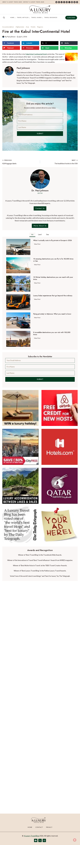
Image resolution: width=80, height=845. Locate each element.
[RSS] (77, 2)
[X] (40, 840)
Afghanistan (20, 27)
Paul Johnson (11, 37)
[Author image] (3, 37)
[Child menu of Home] (13, 17)
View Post (37, 244)
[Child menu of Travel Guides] (37, 17)
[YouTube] (74, 2)
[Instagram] (72, 2)
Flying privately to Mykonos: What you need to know (52, 314)
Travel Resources (50, 17)
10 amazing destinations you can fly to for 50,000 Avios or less (53, 260)
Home (30, 827)
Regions (40, 27)
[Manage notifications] (74, 840)
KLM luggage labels (9, 162)
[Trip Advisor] (69, 2)
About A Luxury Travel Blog (12, 2)
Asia (27, 27)
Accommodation (8, 27)
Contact (39, 827)
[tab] (32, 235)
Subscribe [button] (71, 18)
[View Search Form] (4, 18)
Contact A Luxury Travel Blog (33, 2)
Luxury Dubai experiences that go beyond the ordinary (52, 296)
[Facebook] (59, 2)
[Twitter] (62, 2)
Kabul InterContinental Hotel (36, 54)
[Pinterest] (67, 2)
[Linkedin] (64, 2)
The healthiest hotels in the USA (66, 162)
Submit (40, 133)
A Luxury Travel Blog (31, 836)
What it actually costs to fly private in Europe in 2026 (52, 240)
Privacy (49, 827)
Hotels (33, 27)
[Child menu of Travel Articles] (23, 17)
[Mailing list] (56, 2)
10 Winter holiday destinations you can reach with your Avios (53, 278)
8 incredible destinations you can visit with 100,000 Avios (51, 333)
